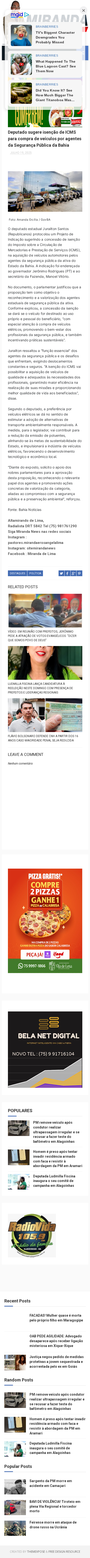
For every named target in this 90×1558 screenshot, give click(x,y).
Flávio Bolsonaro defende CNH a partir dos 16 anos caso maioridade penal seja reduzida (43, 738)
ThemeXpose (36, 1552)
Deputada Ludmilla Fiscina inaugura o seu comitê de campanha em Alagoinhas (54, 1181)
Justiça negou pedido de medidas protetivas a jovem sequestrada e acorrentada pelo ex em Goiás (57, 1361)
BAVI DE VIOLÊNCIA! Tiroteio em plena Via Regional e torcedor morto (55, 1506)
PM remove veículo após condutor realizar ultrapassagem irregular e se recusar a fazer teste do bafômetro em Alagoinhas (56, 1132)
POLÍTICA (35, 573)
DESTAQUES (17, 573)
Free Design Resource (64, 1552)
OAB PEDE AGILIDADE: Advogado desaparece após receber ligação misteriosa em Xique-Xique (56, 1340)
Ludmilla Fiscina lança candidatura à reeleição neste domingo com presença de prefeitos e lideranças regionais (40, 688)
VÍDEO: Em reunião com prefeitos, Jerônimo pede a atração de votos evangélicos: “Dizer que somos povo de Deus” (42, 636)
